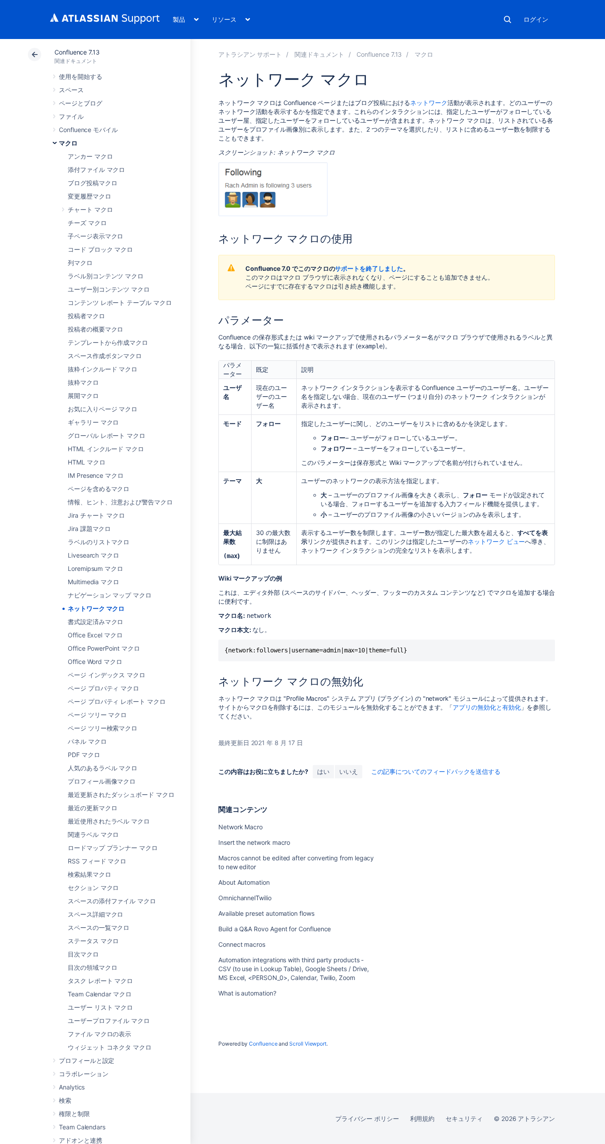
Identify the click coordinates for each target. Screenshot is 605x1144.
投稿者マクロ (86, 316)
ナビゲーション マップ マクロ (109, 595)
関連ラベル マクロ (93, 834)
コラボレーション (83, 1074)
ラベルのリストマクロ (98, 542)
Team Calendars (82, 1127)
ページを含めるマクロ (98, 488)
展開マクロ (83, 395)
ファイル (71, 116)
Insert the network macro (254, 842)
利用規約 (422, 1118)
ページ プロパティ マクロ (103, 688)
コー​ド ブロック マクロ (100, 249)
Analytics (72, 1087)
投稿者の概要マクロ (95, 329)
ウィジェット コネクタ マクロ (109, 1047)
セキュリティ (464, 1118)
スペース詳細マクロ (95, 914)
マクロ (68, 143)
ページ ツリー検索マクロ (102, 728)
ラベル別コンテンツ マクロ (105, 276)
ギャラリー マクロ (93, 422)
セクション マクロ (93, 887)
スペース (71, 90)
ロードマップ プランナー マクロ (113, 847)
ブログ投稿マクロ (92, 183)
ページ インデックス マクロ (106, 675)
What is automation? (247, 993)
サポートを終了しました (369, 268)
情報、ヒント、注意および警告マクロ (120, 502)
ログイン (536, 19)
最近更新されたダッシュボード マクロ (121, 794)
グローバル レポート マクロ (106, 435)
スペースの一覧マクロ (98, 927)
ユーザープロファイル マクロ (109, 1020)
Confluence (263, 1043)
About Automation (244, 882)
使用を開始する (80, 76)
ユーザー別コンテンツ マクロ (109, 289)
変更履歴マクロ (89, 196)
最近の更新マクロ (92, 808)
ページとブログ (80, 103)
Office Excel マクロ (95, 635)
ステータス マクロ (93, 941)
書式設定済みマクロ (95, 621)
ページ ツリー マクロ (97, 714)
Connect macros (241, 944)
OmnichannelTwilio (244, 898)
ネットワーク (428, 102)
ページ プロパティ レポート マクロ (117, 701)
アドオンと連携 (80, 1140)
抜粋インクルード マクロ (102, 369)
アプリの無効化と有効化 (486, 707)
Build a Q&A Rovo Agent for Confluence (274, 929)
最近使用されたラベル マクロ (109, 821)
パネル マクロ (87, 741)
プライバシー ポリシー (367, 1118)
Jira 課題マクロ (89, 528)
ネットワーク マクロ (96, 608)
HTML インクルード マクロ (106, 449)
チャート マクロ (90, 209)
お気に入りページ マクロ (102, 409)
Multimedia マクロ (93, 582)
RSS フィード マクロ (97, 861)
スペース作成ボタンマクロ (105, 355)
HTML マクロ (86, 462)
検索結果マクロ (89, 874)
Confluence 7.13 (77, 52)
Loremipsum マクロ (95, 568)
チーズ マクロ (87, 222)
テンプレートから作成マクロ (108, 342)
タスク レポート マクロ (100, 980)
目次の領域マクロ (92, 967)
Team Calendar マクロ (100, 994)
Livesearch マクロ (93, 555)
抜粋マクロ (83, 382)
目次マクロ (83, 954)
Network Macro (240, 827)
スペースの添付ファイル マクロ (112, 901)
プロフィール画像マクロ (102, 781)
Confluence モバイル (88, 129)
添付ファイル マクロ (96, 169)
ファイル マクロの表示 (99, 1034)
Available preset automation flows (266, 913)
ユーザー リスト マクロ (100, 1007)
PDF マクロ (84, 754)
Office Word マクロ (95, 661)
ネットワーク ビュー (496, 541)
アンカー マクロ (90, 156)
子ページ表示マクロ (95, 236)
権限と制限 (74, 1113)
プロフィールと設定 (86, 1060)
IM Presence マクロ (96, 475)
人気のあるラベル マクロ (102, 768)
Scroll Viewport (307, 1043)
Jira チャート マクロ (96, 515)
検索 (507, 19)
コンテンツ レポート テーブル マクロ (120, 302)
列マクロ (80, 262)
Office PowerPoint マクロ (104, 648)
